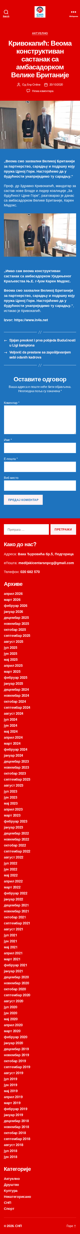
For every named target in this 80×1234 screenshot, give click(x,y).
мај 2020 (11, 1018)
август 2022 (13, 857)
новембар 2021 (16, 911)
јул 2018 (10, 1150)
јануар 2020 (13, 1042)
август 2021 (13, 929)
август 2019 (13, 1072)
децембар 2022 (16, 833)
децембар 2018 (16, 1120)
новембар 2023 (16, 767)
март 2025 (12, 671)
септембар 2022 (17, 851)
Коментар (11, 403)
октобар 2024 (15, 701)
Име (8, 440)
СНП (7, 1202)
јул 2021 (10, 935)
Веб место (11, 477)
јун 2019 (10, 1084)
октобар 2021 (15, 917)
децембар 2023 (16, 761)
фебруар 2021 (15, 964)
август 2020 (13, 1000)
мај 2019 (11, 1090)
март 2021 (12, 958)
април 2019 (13, 1096)
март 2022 (12, 887)
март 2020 (12, 1030)
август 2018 (13, 1144)
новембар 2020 (16, 982)
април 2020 (13, 1024)
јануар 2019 (13, 1114)
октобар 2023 (15, 773)
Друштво (11, 1184)
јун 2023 (10, 797)
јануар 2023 (13, 827)
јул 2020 (10, 1006)
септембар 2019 (17, 1066)
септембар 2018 (17, 1138)
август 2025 (13, 641)
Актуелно (40, 33)
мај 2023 (11, 803)
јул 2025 (10, 647)
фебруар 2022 (15, 893)
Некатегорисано (17, 1196)
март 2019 (12, 1102)
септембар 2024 (17, 707)
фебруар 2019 (15, 1108)
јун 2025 (10, 653)
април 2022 (13, 881)
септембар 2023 (17, 779)
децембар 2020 (16, 976)
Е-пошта (11, 459)
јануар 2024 (13, 755)
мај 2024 (11, 731)
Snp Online (33, 84)
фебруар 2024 (15, 749)
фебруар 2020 (15, 1036)
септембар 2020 (17, 994)
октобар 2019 (15, 1060)
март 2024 (12, 743)
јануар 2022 (13, 899)
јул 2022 (10, 863)
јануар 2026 (13, 611)
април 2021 (13, 953)
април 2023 (13, 809)
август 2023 (13, 785)
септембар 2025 (17, 635)
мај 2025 (11, 659)
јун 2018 (10, 1156)
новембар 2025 (16, 623)
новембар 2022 (16, 839)
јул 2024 (10, 719)
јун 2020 (10, 1012)
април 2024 (13, 737)
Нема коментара (42, 91)
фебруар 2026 (15, 605)
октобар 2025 (15, 629)
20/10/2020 (56, 84)
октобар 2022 (15, 845)
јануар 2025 (13, 683)
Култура (10, 1190)
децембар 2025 (16, 617)
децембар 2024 (16, 689)
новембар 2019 (16, 1054)
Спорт (9, 1208)
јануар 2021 (13, 970)
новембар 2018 (16, 1126)
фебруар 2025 (15, 677)
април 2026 (13, 593)
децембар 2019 (16, 1048)
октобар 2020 (15, 988)
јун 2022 (10, 869)
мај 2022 (11, 875)
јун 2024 (10, 725)
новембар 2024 (16, 695)
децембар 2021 (16, 905)
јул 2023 (10, 791)
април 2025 (13, 665)
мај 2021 (11, 947)
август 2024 (13, 713)
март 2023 (12, 815)
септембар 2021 (17, 923)
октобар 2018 (15, 1132)
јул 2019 (10, 1078)
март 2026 (12, 599)
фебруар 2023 (15, 821)
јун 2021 (10, 941)
